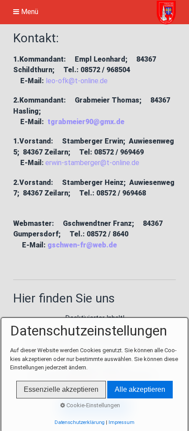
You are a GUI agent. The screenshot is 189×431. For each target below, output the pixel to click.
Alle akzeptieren (140, 389)
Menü (29, 12)
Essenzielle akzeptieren (61, 389)
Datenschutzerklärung (80, 422)
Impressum (121, 422)
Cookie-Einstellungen (92, 405)
